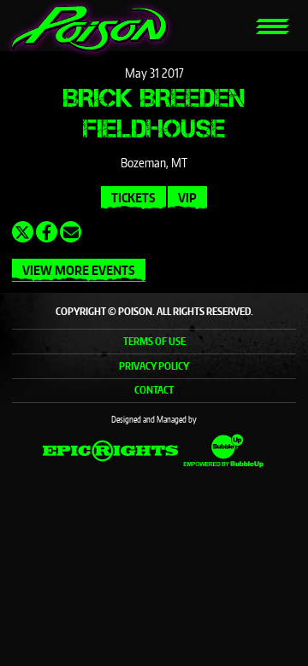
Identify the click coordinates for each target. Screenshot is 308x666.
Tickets (133, 198)
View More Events (78, 270)
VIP (187, 198)
